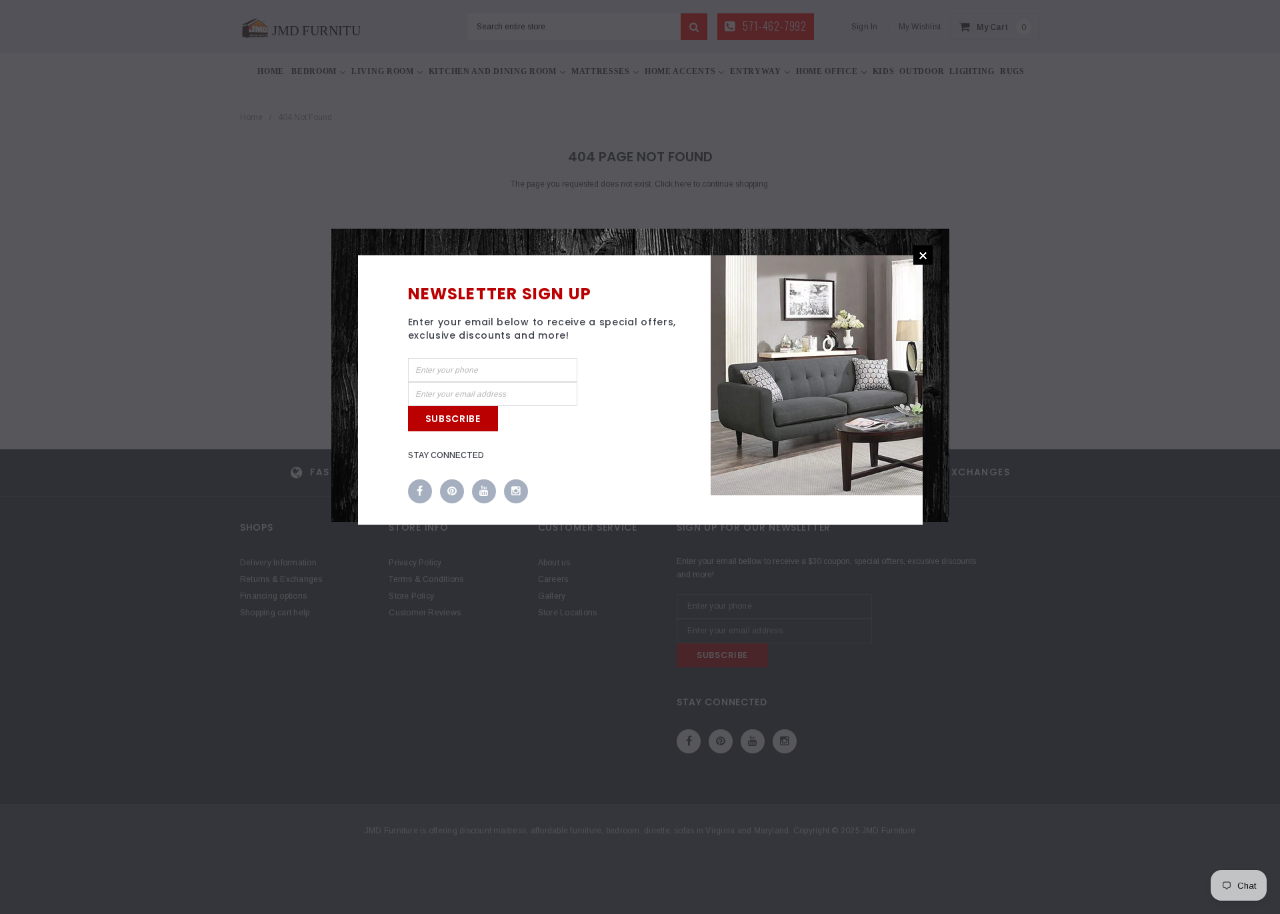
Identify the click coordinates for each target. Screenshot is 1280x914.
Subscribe (453, 418)
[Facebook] (420, 492)
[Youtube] (484, 492)
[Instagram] (516, 492)
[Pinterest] (452, 492)
